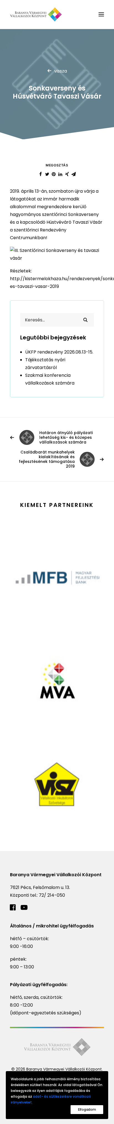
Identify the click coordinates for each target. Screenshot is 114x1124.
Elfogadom (87, 1109)
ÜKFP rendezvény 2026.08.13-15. (59, 352)
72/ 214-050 (52, 895)
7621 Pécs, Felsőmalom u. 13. (40, 887)
